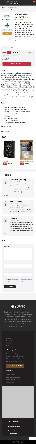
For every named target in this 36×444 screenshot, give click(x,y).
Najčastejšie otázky (12, 354)
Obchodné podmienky (13, 359)
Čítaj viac (18, 41)
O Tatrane (9, 340)
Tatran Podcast (10, 374)
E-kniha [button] (13, 48)
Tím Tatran (9, 343)
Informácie (5, 131)
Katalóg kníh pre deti (12, 379)
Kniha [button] (4, 48)
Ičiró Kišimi (19, 19)
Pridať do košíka (17, 63)
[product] (9, 149)
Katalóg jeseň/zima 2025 (13, 377)
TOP (4, 137)
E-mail (5, 271)
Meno (5, 263)
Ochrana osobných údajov (14, 361)
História (8, 338)
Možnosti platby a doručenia (14, 356)
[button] (4, 2)
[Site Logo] (12, 2)
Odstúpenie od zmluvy (15, 365)
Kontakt (8, 345)
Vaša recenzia (7, 246)
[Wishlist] (28, 2)
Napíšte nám (10, 382)
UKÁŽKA (7, 33)
